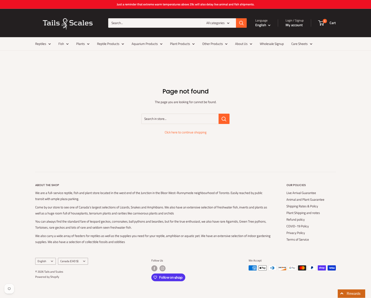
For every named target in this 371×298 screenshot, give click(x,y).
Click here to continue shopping (186, 132)
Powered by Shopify (47, 277)
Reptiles (40, 43)
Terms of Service (297, 239)
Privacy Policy (295, 232)
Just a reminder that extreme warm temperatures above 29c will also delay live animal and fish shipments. (185, 4)
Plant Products (180, 43)
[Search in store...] (224, 119)
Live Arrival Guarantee (301, 192)
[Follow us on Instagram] (163, 268)
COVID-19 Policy (297, 226)
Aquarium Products (145, 43)
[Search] (241, 23)
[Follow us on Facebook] (154, 268)
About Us (241, 43)
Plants (80, 43)
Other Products (212, 43)
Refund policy (295, 219)
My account (294, 25)
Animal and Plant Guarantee (305, 199)
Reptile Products (108, 43)
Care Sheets (299, 43)
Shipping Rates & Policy (302, 206)
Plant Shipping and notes (303, 212)
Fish (61, 43)
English (42, 261)
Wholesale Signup (272, 43)
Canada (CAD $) (69, 261)
